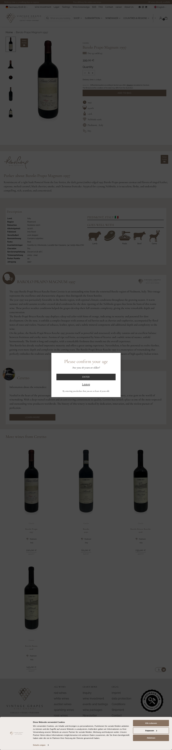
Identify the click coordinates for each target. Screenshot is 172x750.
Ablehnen (151, 738)
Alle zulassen (151, 723)
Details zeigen (39, 745)
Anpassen (149, 730)
